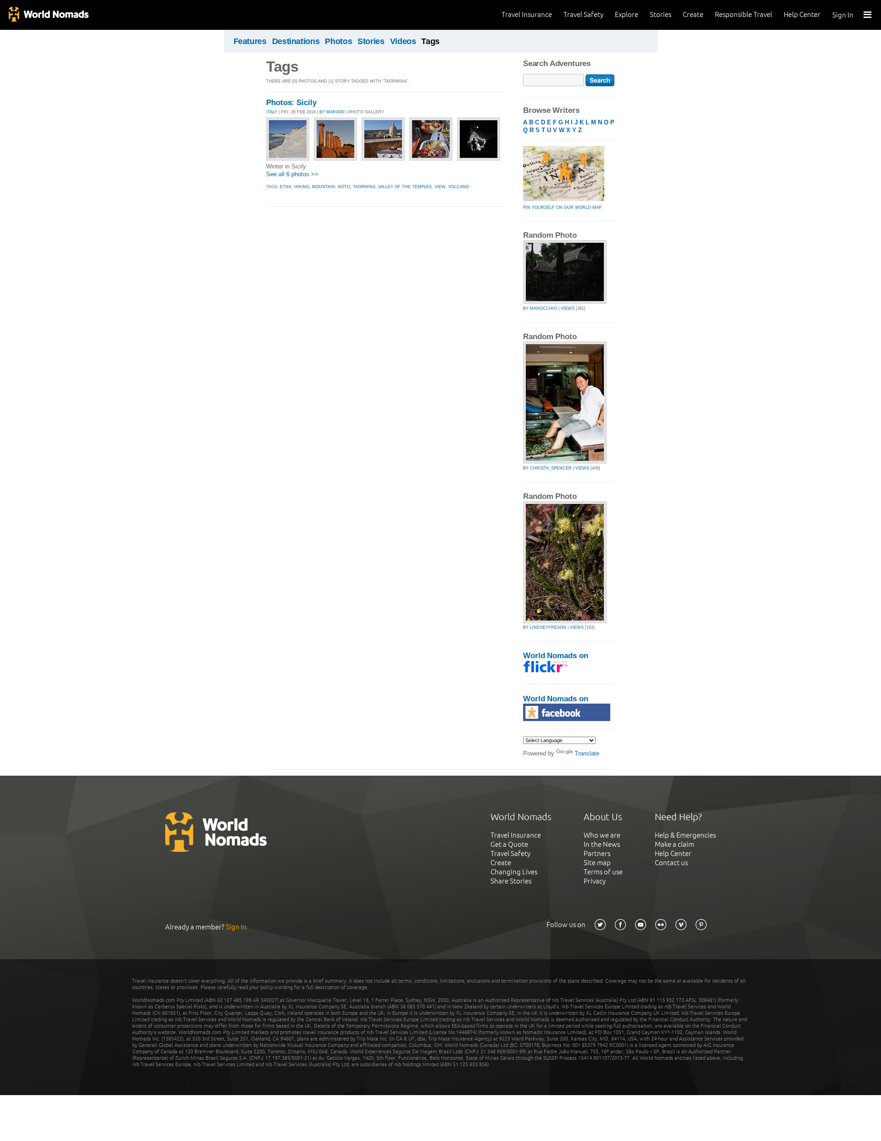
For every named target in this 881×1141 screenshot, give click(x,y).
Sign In (842, 15)
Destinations (296, 41)
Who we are (602, 835)
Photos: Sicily (291, 102)
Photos (338, 41)
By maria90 (332, 112)
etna (285, 187)
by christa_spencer (547, 468)
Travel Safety (583, 14)
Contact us (671, 863)
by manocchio (540, 308)
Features (250, 41)
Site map (597, 863)
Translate (586, 753)
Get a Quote (509, 844)
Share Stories (511, 881)
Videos (403, 41)
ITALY (271, 112)
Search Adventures (557, 63)
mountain (323, 187)
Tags (430, 41)
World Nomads (48, 15)
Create (693, 14)
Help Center (802, 14)
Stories (660, 14)
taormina (364, 187)
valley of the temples (405, 187)
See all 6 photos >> (292, 174)
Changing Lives (514, 872)
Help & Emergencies (685, 835)
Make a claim (674, 844)
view (440, 187)
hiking (301, 187)
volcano (458, 187)
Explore (626, 14)
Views (567, 308)
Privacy (595, 881)
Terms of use (603, 872)
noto (344, 187)
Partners (597, 853)
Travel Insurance (527, 14)
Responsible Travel (743, 14)
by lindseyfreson (544, 627)
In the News (602, 844)
